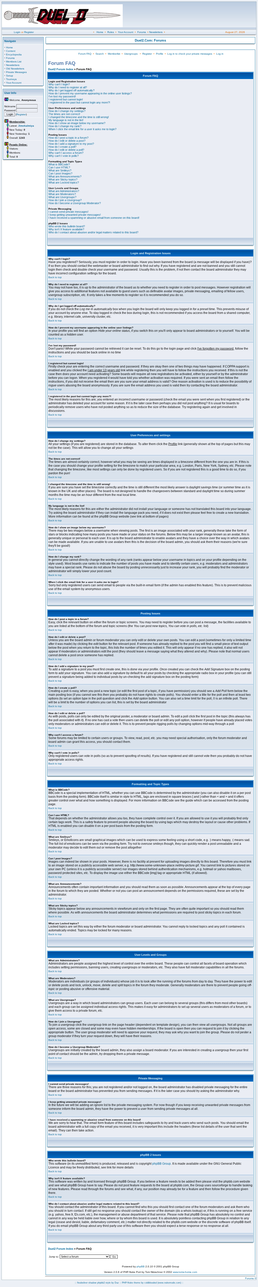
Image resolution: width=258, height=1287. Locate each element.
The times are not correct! (64, 114)
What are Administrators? (63, 191)
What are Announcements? (64, 176)
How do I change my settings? (66, 111)
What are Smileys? (59, 170)
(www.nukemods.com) (169, 1282)
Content (10, 51)
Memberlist (114, 53)
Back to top (55, 277)
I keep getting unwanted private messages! (74, 214)
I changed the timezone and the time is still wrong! (78, 117)
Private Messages (16, 72)
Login (17, 32)
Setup (9, 75)
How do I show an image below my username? (76, 123)
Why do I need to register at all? (67, 87)
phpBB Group (161, 1163)
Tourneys (11, 79)
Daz (117, 1282)
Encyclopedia (14, 54)
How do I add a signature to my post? (71, 143)
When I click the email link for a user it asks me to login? (82, 129)
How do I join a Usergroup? (65, 200)
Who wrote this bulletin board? (66, 226)
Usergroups (131, 53)
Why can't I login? (59, 84)
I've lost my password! (62, 96)
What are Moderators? (62, 194)
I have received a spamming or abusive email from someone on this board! (93, 217)
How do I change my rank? (64, 126)
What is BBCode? (59, 164)
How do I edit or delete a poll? (66, 149)
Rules (110, 32)
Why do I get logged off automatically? (71, 90)
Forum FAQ (84, 53)
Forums (141, 32)
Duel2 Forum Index (60, 69)
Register (29, 32)
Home (99, 32)
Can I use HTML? (59, 167)
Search (99, 53)
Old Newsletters (15, 68)
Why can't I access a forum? (65, 152)
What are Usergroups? (62, 197)
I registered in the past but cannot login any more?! (79, 102)
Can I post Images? (60, 173)
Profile (159, 53)
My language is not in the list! (65, 120)
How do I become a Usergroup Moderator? (74, 203)
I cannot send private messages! (68, 211)
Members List (13, 61)
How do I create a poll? (62, 146)
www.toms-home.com (185, 1272)
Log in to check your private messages (189, 53)
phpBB (141, 1266)
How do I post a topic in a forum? (68, 137)
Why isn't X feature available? (66, 229)
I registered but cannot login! (65, 99)
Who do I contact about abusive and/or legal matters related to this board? (93, 232)
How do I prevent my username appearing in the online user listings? (90, 93)
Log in (219, 53)
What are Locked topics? (63, 182)
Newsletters (156, 32)
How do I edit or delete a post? (66, 140)
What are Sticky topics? (62, 179)
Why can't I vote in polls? (63, 155)
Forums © (250, 1278)
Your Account (125, 32)
